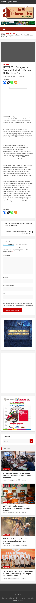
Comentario (7, 255)
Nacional (6, 449)
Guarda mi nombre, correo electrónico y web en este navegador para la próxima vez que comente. (18, 304)
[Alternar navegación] (3, 29)
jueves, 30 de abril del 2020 (10, 76)
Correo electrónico (9, 285)
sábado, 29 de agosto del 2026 (11, 480)
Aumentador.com (18, 600)
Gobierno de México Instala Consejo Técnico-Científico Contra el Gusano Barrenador (17, 475)
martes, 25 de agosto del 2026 (11, 578)
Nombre (6, 277)
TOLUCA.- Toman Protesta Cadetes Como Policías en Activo (18, 232)
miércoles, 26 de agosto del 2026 (12, 545)
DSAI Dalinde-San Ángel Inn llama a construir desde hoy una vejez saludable (16, 541)
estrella (21, 76)
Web (4, 293)
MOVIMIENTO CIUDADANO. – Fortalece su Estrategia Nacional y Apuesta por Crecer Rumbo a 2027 (18, 574)
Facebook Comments (21, 244)
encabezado (12, 215)
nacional (6, 469)
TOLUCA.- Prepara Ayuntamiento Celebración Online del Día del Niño (18, 224)
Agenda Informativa (19, 598)
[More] (15, 82)
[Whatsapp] (11, 82)
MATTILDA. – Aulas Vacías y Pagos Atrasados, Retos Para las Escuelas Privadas (16, 508)
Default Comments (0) (8, 244)
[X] (8, 82)
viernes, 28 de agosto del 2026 (11, 512)
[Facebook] (4, 82)
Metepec (6, 64)
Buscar (31, 441)
